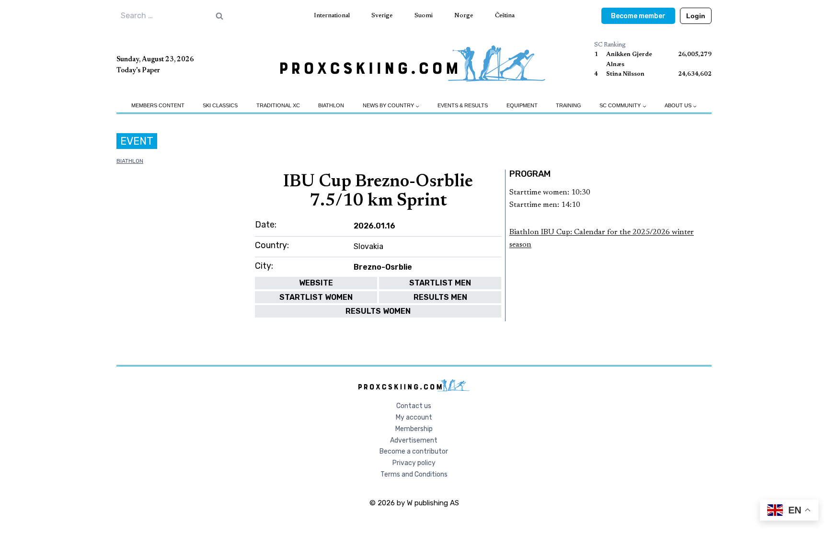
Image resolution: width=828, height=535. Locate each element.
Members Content (157, 105)
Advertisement (413, 440)
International (332, 15)
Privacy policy (414, 463)
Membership (414, 429)
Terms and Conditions (414, 474)
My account (414, 417)
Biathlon (331, 105)
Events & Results (462, 105)
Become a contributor (414, 451)
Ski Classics (220, 105)
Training (568, 105)
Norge (463, 15)
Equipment (522, 105)
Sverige (381, 15)
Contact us (413, 406)
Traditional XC (278, 105)
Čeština (505, 15)
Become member (638, 16)
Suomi (423, 15)
